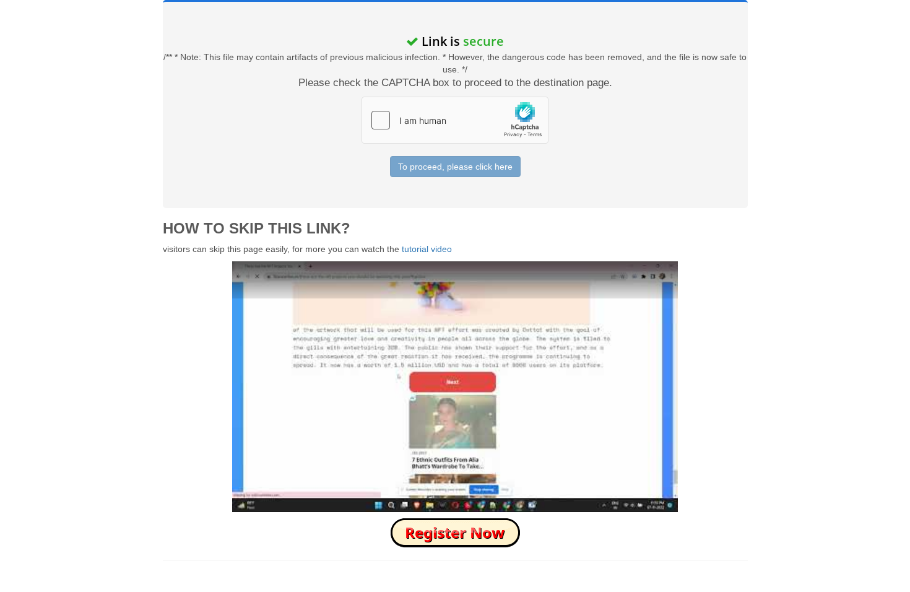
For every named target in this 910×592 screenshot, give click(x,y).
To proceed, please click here (455, 167)
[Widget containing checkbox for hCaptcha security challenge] (455, 120)
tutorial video (427, 249)
